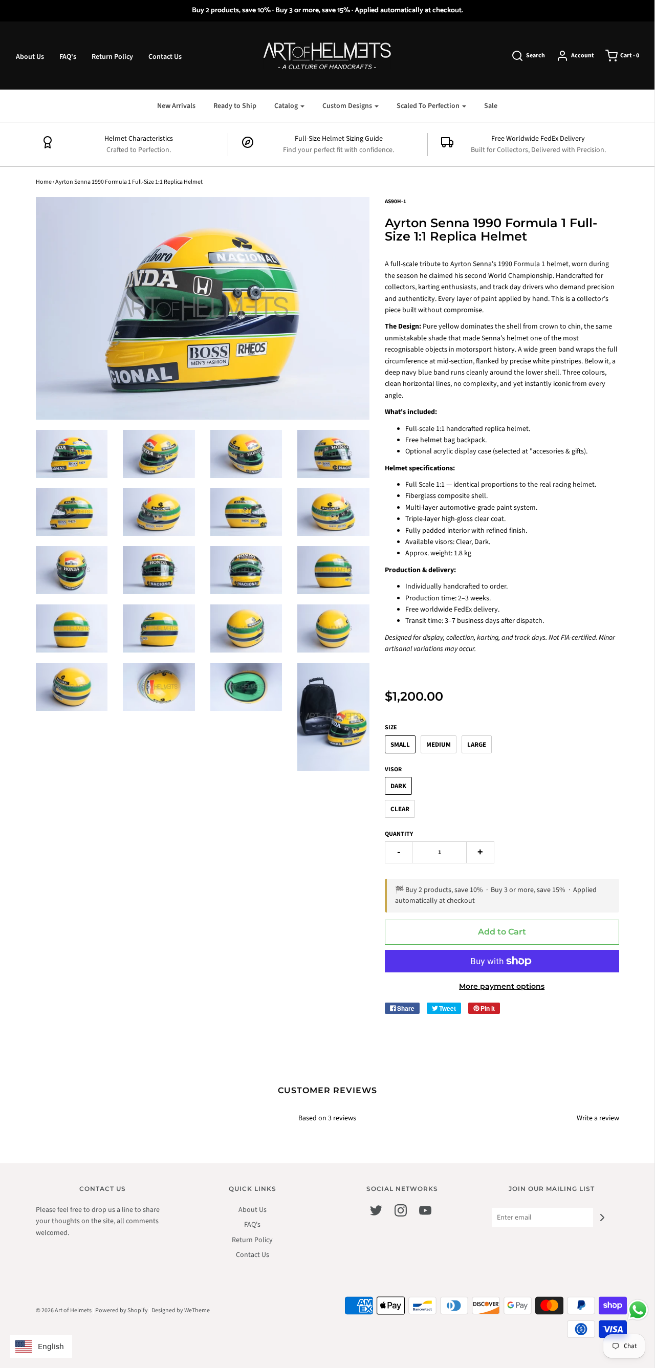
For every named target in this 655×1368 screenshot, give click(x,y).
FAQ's (67, 57)
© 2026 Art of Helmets (64, 1310)
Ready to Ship (234, 106)
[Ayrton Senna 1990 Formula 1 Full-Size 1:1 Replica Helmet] (72, 454)
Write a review (598, 1118)
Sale (490, 106)
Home (44, 182)
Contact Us (165, 57)
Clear (399, 809)
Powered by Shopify (121, 1310)
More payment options (501, 986)
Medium (438, 744)
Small (400, 744)
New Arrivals (176, 106)
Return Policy (112, 57)
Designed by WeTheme (180, 1310)
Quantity (399, 834)
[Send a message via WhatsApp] (638, 1310)
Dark (398, 786)
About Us (30, 57)
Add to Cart (502, 932)
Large (476, 744)
